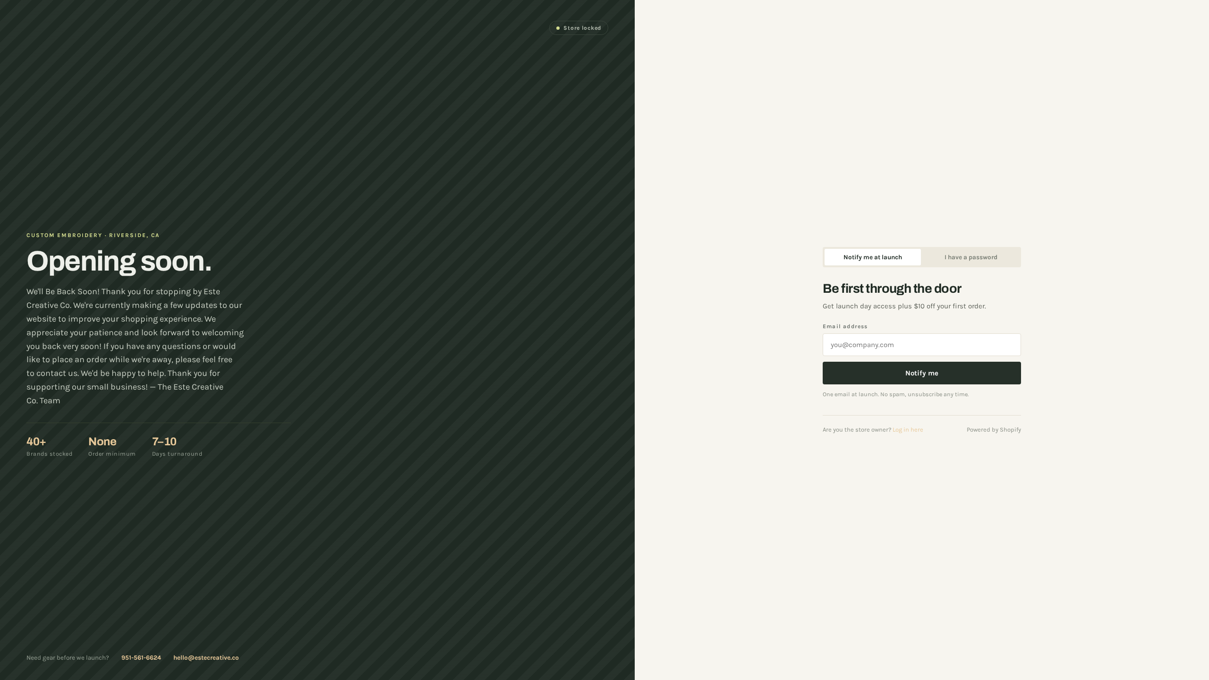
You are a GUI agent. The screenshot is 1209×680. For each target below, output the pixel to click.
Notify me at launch (872, 257)
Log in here (908, 429)
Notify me (921, 373)
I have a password (971, 257)
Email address (845, 326)
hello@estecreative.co (206, 657)
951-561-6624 (141, 657)
